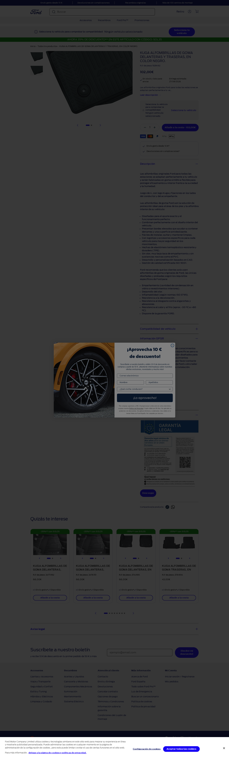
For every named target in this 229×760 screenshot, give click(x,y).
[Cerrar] (224, 748)
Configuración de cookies (146, 749)
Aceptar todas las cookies (181, 749)
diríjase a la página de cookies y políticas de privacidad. (57, 752)
